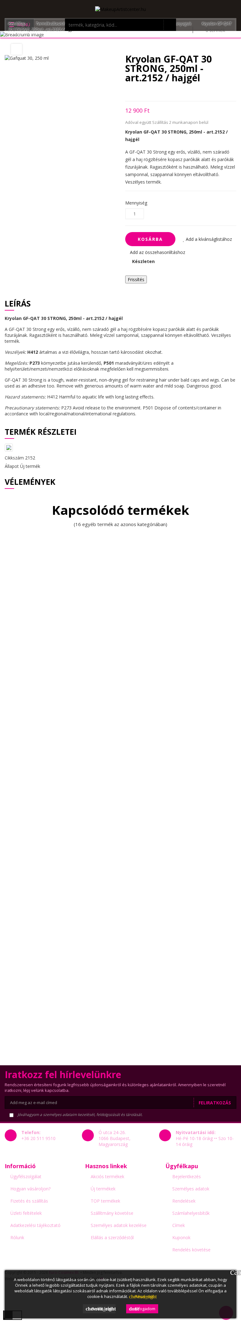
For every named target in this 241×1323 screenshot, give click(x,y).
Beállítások (100, 1308)
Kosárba (150, 239)
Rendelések (183, 1201)
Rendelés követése (191, 1250)
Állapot (12, 466)
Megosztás (127, 92)
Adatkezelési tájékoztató (35, 1225)
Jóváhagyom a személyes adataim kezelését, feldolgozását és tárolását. (79, 1114)
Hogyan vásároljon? (30, 1189)
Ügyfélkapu (181, 1166)
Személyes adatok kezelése (119, 1225)
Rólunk (17, 1237)
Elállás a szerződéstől (112, 1237)
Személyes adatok (190, 1189)
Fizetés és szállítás (29, 1201)
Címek (178, 1225)
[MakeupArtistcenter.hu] (120, 9)
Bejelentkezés (186, 1176)
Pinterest (160, 92)
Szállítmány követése (112, 1213)
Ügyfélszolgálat (25, 1176)
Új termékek (103, 1189)
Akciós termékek (107, 1176)
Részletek (141, 1296)
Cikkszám (14, 458)
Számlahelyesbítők (191, 1213)
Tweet (138, 92)
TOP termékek (105, 1201)
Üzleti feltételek (26, 1213)
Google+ (149, 92)
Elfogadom (142, 1308)
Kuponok (181, 1237)
